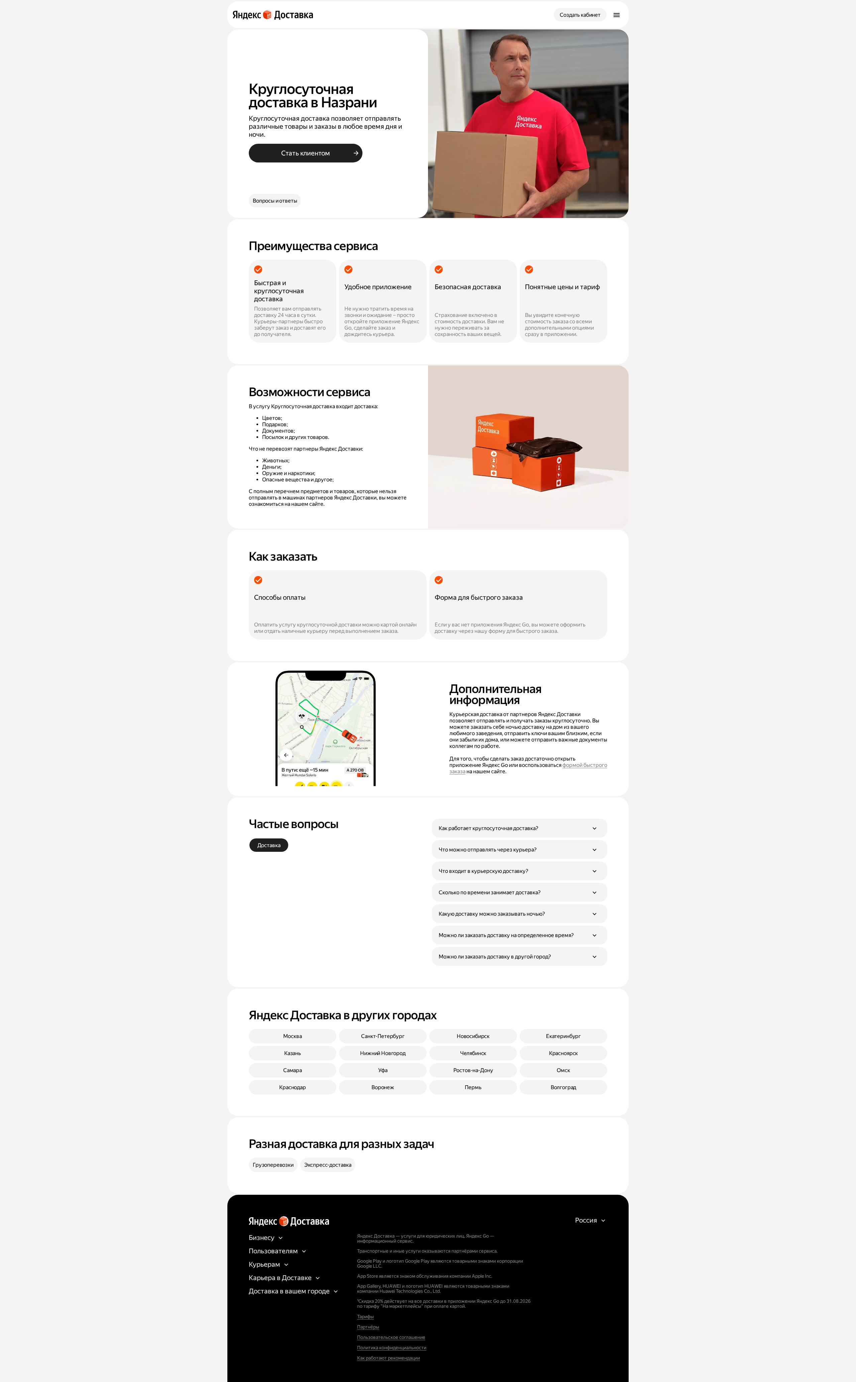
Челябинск (473, 1053)
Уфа (383, 1070)
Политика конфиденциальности (391, 1347)
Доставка (269, 845)
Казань (292, 1053)
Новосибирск (473, 1036)
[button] (520, 828)
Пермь (473, 1087)
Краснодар (292, 1087)
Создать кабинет (580, 15)
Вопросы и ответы (275, 201)
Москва (292, 1036)
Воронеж (382, 1087)
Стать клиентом (305, 153)
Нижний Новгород (383, 1053)
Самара (292, 1070)
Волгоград (563, 1087)
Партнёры (368, 1327)
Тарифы (365, 1316)
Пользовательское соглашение (391, 1337)
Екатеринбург (563, 1036)
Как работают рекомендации (388, 1358)
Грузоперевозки (273, 1165)
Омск (563, 1070)
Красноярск (563, 1053)
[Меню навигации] (616, 14)
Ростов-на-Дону (473, 1070)
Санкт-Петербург (383, 1036)
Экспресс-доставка (327, 1165)
